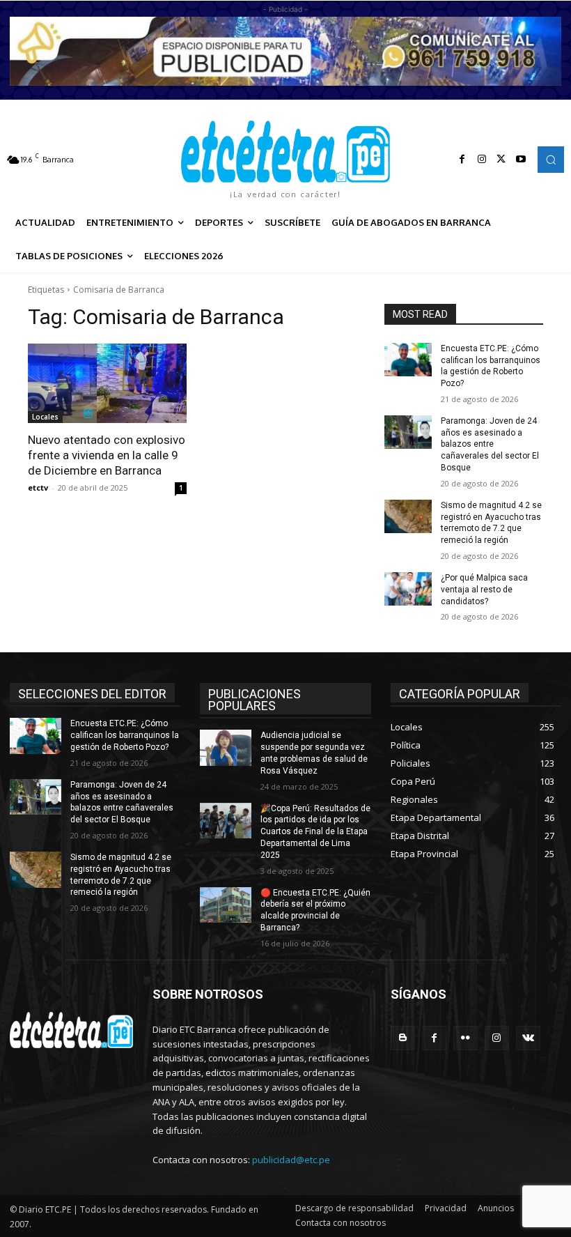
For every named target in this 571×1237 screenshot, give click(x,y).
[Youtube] (521, 159)
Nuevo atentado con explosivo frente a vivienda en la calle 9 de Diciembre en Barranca (106, 455)
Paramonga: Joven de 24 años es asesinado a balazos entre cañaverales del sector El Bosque (490, 444)
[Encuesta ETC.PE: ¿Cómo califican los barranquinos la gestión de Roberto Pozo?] (408, 359)
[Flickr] (465, 1038)
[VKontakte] (528, 1038)
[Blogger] (403, 1038)
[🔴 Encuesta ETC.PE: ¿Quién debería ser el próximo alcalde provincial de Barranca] (225, 905)
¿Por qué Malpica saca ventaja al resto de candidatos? (484, 589)
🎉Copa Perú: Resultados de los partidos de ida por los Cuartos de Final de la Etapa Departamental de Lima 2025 (315, 832)
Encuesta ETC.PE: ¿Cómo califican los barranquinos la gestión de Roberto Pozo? (124, 735)
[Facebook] (462, 159)
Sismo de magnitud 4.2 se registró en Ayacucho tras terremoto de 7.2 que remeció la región (491, 522)
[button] (551, 159)
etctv (38, 487)
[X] (501, 159)
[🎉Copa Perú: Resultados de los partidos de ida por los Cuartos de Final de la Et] (225, 821)
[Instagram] (482, 159)
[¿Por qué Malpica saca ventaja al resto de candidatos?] (408, 589)
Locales (45, 417)
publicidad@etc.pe (291, 1159)
